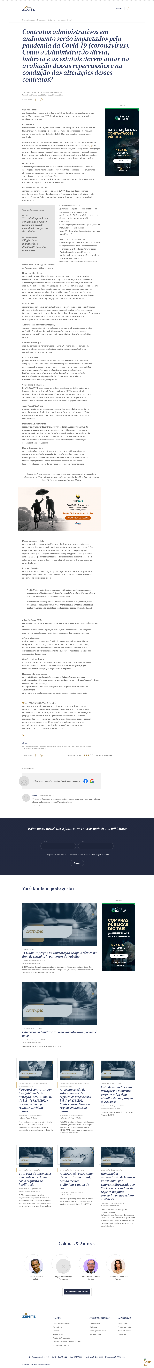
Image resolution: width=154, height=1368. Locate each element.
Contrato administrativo (63, 746)
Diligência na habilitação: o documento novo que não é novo (34, 245)
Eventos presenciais (125, 1327)
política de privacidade (99, 854)
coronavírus (26, 748)
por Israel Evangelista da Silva (31, 1042)
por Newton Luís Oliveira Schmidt (70, 1118)
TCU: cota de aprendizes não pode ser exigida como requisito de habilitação (35, 1179)
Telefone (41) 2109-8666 (94, 1357)
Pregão (31, 949)
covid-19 (35, 748)
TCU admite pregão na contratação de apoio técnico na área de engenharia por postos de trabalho (35, 225)
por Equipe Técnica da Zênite (54, 95)
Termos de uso (58, 1334)
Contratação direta (29, 92)
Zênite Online (122, 1323)
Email (83, 841)
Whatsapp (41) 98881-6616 (115, 1357)
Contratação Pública (29, 237)
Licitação (58, 92)
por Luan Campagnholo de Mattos (29, 1191)
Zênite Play (94, 1327)
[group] (36, 1268)
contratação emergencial (45, 746)
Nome (45, 841)
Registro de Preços (66, 1086)
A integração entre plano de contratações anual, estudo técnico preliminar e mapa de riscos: (76, 1181)
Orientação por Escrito (98, 1331)
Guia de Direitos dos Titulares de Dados (67, 1341)
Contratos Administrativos (45, 92)
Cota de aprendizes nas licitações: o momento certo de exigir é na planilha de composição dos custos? (117, 1094)
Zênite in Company (124, 1331)
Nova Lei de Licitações (26, 1086)
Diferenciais (122, 1334)
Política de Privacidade (61, 1338)
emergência (42, 748)
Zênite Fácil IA (95, 1323)
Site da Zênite (58, 1327)
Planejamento (79, 1170)
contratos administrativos (81, 746)
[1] (91, 145)
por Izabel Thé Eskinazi (67, 1195)
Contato (56, 1331)
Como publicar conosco (61, 1323)
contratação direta (29, 746)
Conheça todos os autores (77, 1291)
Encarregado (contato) (61, 1345)
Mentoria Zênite (95, 1334)
